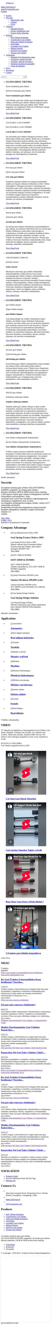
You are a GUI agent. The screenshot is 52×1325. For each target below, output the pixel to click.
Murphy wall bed (19, 656)
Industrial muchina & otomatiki (22, 64)
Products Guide (12, 1176)
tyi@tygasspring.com (14, 1204)
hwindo (14, 703)
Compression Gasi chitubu (21, 40)
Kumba (8, 16)
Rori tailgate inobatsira (22, 637)
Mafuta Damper (17, 48)
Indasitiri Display (17, 29)
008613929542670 (13, 1200)
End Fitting (15, 44)
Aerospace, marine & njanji (21, 59)
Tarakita (15, 647)
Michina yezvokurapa (21, 684)
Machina (15, 666)
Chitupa (14, 22)
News (8, 68)
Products (9, 35)
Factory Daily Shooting (20, 33)
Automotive (16, 628)
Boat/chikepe (17, 713)
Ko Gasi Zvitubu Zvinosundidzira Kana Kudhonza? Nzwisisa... (21, 980)
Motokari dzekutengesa (22, 675)
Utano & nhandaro (18, 66)
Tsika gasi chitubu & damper (22, 42)
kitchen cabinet (18, 694)
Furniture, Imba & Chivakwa (22, 62)
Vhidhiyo (9, 27)
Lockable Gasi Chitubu (19, 46)
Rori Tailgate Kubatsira (19, 37)
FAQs (13, 24)
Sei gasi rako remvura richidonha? (18, 1004)
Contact (9, 73)
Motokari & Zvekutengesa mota (23, 57)
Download (10, 70)
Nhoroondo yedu (17, 20)
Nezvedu (9, 18)
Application (10, 55)
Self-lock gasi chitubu (19, 51)
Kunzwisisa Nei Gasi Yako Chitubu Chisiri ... (23, 1052)
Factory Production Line (20, 31)
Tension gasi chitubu (18, 53)
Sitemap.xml (10, 1181)
